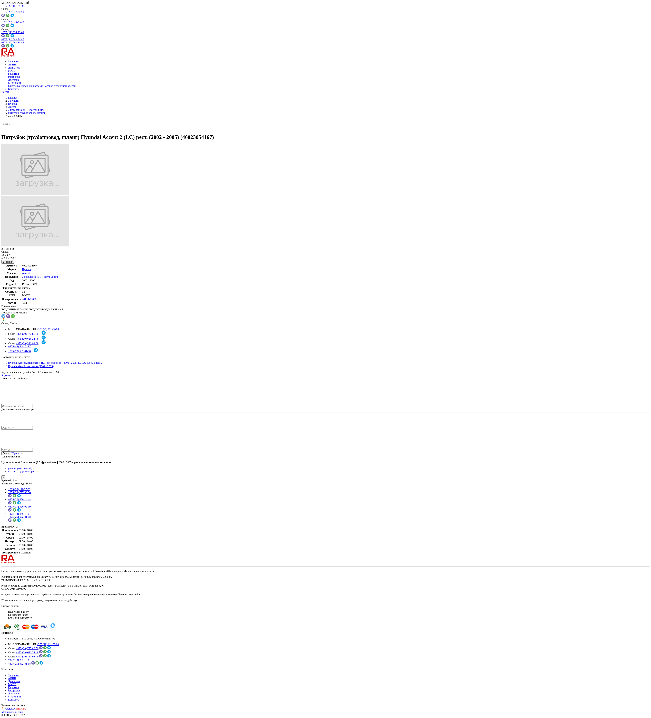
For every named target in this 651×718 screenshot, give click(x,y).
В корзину (8, 262)
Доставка (13, 79)
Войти (5, 91)
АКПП (12, 64)
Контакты (13, 89)
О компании (15, 82)
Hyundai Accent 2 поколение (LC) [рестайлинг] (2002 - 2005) (55, 362)
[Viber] (8, 316)
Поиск (6, 453)
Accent (26, 273)
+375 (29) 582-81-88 (12, 42)
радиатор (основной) (20, 468)
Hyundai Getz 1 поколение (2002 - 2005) (31, 366)
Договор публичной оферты (59, 85)
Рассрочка (14, 76)
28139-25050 (29, 299)
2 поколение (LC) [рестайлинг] (40, 276)
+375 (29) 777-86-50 (12, 12)
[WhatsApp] (13, 316)
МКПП (12, 70)
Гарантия (13, 73)
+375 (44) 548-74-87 (12, 39)
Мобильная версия (12, 712)
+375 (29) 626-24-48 (12, 22)
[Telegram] (3, 316)
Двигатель (14, 67)
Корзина (7, 375)
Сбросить (16, 453)
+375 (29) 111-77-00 (12, 5)
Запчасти (13, 61)
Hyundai (26, 269)
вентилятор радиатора (21, 471)
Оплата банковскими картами (25, 85)
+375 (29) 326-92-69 (12, 32)
